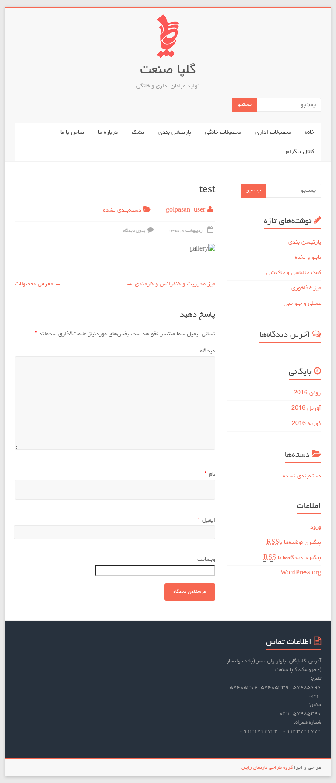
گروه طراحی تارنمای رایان (267, 768)
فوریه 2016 (306, 423)
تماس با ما (72, 132)
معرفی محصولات (38, 284)
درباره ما (108, 132)
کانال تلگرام (300, 151)
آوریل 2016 (306, 408)
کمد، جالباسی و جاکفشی (293, 272)
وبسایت (206, 559)
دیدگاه (207, 351)
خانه (309, 132)
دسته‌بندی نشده (122, 210)
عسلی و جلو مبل (302, 303)
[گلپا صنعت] (168, 18)
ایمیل (206, 520)
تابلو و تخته (308, 257)
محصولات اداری (273, 132)
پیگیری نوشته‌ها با (293, 542)
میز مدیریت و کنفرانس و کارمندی (170, 284)
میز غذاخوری (306, 288)
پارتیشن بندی (174, 132)
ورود (315, 527)
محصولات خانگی (223, 132)
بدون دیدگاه (134, 230)
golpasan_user (185, 210)
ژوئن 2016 (307, 393)
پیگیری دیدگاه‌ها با (292, 557)
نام (209, 474)
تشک (138, 132)
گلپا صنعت (168, 70)
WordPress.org (300, 573)
